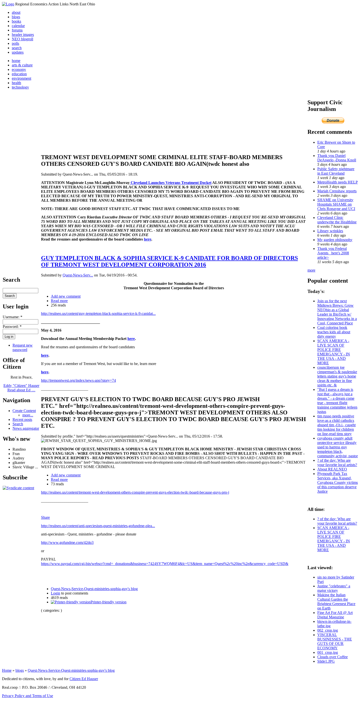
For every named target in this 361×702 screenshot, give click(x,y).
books (16, 21)
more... (27, 415)
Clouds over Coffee (332, 657)
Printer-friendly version (108, 602)
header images (23, 34)
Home (7, 670)
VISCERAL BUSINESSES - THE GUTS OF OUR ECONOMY (334, 641)
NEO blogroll (22, 39)
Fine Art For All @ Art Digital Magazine (335, 614)
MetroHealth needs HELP (337, 182)
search (17, 48)
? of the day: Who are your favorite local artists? (337, 462)
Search (18, 424)
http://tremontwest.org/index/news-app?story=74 (78, 380)
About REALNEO (332, 469)
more (311, 270)
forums (17, 30)
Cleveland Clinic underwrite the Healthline (337, 219)
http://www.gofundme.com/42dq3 (67, 542)
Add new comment (66, 296)
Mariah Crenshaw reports (337, 191)
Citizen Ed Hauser (83, 679)
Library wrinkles (330, 231)
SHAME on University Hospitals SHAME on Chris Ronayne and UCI (336, 204)
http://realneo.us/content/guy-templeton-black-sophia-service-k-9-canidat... (98, 313)
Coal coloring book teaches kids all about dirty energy (333, 331)
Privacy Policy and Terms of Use (27, 696)
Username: (12, 317)
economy (19, 69)
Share (45, 517)
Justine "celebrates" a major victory (333, 588)
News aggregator (26, 428)
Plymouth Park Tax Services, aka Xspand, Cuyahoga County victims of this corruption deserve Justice (337, 482)
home (16, 61)
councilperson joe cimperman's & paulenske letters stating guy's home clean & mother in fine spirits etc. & (337, 376)
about (16, 12)
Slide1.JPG (326, 661)
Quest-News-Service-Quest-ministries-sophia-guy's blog (94, 589)
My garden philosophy (334, 240)
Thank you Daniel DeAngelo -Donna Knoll (336, 157)
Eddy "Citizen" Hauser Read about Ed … (21, 387)
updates (18, 52)
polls (15, 43)
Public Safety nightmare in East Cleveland (335, 171)
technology (20, 87)
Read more (59, 301)
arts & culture (22, 65)
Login (55, 593)
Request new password (23, 347)
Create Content (24, 411)
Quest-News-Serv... (78, 275)
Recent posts (22, 419)
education (19, 74)
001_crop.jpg (327, 652)
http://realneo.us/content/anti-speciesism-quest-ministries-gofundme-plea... (98, 526)
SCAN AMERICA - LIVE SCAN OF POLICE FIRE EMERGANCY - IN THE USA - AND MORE (333, 352)
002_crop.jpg (327, 630)
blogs (16, 17)
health (16, 83)
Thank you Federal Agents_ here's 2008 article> (333, 252)
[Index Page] (8, 4)
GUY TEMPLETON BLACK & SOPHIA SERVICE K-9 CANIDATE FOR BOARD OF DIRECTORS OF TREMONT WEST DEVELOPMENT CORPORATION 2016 (169, 261)
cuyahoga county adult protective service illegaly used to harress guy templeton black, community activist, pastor (337, 447)
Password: (12, 326)
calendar (18, 26)
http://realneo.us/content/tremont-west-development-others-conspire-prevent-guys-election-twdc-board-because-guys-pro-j (135, 492)
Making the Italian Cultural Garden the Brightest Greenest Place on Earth (336, 601)
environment (21, 78)
